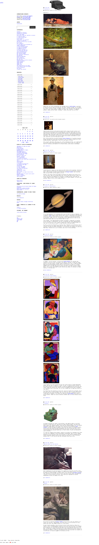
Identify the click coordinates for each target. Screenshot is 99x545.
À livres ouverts (20, 38)
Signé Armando (20, 61)
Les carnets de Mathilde (22, 168)
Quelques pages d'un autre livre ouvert (25, 173)
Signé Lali (19, 63)
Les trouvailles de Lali (22, 50)
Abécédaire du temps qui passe (23, 146)
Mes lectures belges (21, 53)
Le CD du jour (46, 117)
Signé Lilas (19, 64)
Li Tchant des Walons (21, 208)
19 (20, 138)
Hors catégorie (20, 43)
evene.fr (19, 207)
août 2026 (20, 76)
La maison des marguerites (22, 163)
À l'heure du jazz (21, 36)
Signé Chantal (20, 62)
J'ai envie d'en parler (22, 158)
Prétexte (45, 483)
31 (32, 140)
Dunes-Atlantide (20, 154)
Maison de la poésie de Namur (23, 188)
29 (27, 140)
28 (25, 140)
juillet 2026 (21, 77)
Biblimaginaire (20, 150)
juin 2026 (20, 78)
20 (22, 138)
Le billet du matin (21, 49)
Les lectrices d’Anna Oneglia (49, 275)
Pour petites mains (21, 58)
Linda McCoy (19, 169)
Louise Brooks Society (21, 212)
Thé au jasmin (20, 176)
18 (18, 138)
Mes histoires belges (21, 52)
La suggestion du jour (21, 48)
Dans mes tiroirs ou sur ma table (24, 41)
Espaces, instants (21, 156)
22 (27, 138)
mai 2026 (20, 79)
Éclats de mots (20, 148)
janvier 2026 (21, 82)
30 (30, 140)
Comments (19, 218)
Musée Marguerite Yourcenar (23, 189)
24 (32, 138)
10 (32, 133)
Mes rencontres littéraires (23, 54)
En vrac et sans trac (21, 155)
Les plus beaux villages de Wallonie (25, 201)
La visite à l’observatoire (49, 186)
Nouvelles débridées (21, 56)
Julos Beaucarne (20, 197)
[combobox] (23, 27)
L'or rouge (19, 162)
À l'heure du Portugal (21, 37)
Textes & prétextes (21, 175)
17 (32, 136)
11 (18, 136)
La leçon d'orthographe (22, 47)
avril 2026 (20, 80)
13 (22, 136)
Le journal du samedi (48, 235)
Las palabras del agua (21, 164)
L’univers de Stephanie (27, 15)
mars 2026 (20, 81)
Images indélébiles (21, 45)
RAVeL (18, 202)
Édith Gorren (19, 180)
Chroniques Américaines (22, 152)
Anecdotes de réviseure (22, 33)
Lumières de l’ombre (21, 170)
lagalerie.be (19, 181)
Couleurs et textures (21, 40)
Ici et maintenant (21, 157)
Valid (19, 219)
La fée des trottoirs (26, 18)
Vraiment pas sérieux (21, 69)
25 (18, 140)
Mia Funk (19, 172)
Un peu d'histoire (21, 67)
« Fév (22, 142)
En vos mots (19, 42)
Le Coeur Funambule (21, 167)
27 (22, 140)
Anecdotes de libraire (21, 32)
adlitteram (19, 147)
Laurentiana (19, 165)
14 (25, 136)
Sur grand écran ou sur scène (23, 65)
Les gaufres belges (21, 193)
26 (20, 140)
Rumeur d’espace (20, 174)
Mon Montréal (19, 55)
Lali (1, 2)
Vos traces (19, 68)
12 (20, 136)
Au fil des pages (20, 34)
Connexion (19, 23)
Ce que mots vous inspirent (23, 39)
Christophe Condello (21, 151)
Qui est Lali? (20, 59)
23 (30, 138)
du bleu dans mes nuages (22, 153)
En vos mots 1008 (27, 16)
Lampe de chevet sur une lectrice (50, 444)
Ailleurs (19, 31)
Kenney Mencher (20, 161)
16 (30, 136)
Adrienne (19, 16)
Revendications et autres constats (24, 60)
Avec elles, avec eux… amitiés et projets (26, 35)
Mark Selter (19, 171)
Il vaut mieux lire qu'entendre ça (24, 44)
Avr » (27, 142)
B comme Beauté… (20, 149)
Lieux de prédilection (21, 51)
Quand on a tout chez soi (48, 151)
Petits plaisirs (20, 57)
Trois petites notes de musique (24, 66)
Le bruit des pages (21, 166)
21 (25, 138)
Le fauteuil (45, 403)
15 (27, 136)
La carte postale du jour (22, 46)
